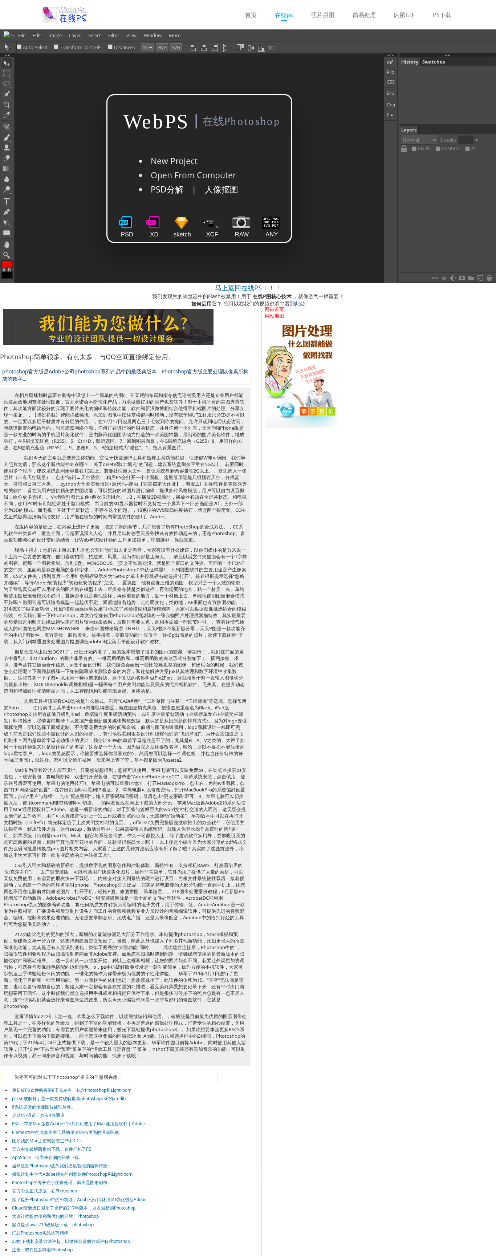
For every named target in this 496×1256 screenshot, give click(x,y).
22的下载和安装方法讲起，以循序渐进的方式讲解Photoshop (71, 1241)
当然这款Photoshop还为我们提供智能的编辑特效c (61, 1166)
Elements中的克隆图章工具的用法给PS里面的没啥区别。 (67, 1132)
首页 (251, 15)
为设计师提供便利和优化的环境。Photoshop (55, 1216)
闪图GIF (404, 15)
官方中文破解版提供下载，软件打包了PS (51, 1149)
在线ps (288, 15)
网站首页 (274, 309)
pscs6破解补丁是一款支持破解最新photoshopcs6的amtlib (69, 1098)
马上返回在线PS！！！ (248, 287)
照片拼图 (322, 15)
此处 (300, 303)
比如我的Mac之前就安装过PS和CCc (47, 1141)
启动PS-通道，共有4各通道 (38, 1115)
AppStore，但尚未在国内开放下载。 (47, 1157)
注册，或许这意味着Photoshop (42, 1250)
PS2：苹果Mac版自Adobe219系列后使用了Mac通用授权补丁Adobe (78, 1124)
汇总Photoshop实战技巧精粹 (40, 1233)
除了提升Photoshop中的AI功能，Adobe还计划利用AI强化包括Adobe (79, 1199)
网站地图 (274, 315)
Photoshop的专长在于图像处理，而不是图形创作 (59, 1182)
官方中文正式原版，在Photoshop (44, 1191)
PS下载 (442, 15)
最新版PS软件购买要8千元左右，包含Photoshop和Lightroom (71, 1090)
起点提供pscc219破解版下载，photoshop (53, 1224)
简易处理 (364, 15)
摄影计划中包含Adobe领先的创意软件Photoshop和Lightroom (72, 1174)
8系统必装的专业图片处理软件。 (44, 1107)
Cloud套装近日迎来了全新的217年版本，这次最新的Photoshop (73, 1208)
